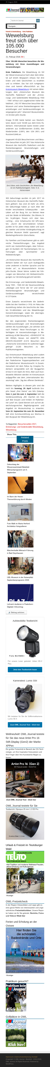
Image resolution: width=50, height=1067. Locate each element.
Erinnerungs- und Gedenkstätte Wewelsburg (24, 427)
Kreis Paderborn (28, 31)
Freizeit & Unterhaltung (13, 31)
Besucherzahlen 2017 (27, 424)
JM (22, 57)
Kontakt (34, 1057)
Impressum (9, 1057)
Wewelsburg (11, 430)
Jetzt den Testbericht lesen (25, 669)
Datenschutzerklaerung (23, 1057)
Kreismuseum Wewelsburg (17, 89)
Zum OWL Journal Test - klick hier (25, 725)
